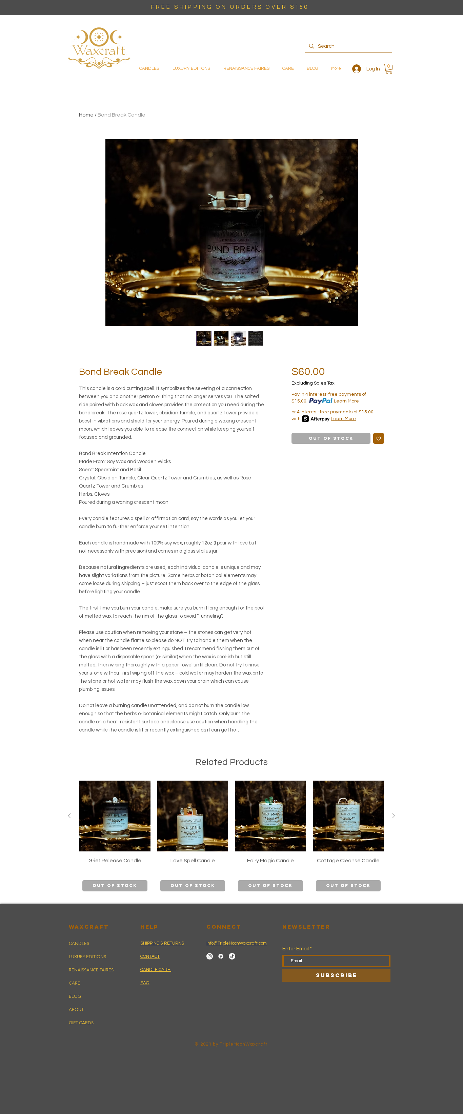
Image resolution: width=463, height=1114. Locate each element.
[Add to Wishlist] (378, 438)
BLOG (75, 996)
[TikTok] (232, 956)
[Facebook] (221, 956)
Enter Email (295, 948)
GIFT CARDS (81, 1022)
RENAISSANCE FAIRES (91, 969)
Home (86, 115)
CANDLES (79, 943)
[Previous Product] (69, 816)
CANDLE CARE (155, 969)
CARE (74, 983)
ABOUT (76, 1009)
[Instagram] (209, 956)
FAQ (144, 983)
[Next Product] (393, 816)
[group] (231, 837)
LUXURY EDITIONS (87, 956)
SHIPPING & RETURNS (162, 943)
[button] (389, 69)
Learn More (346, 401)
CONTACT (150, 956)
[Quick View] (114, 816)
